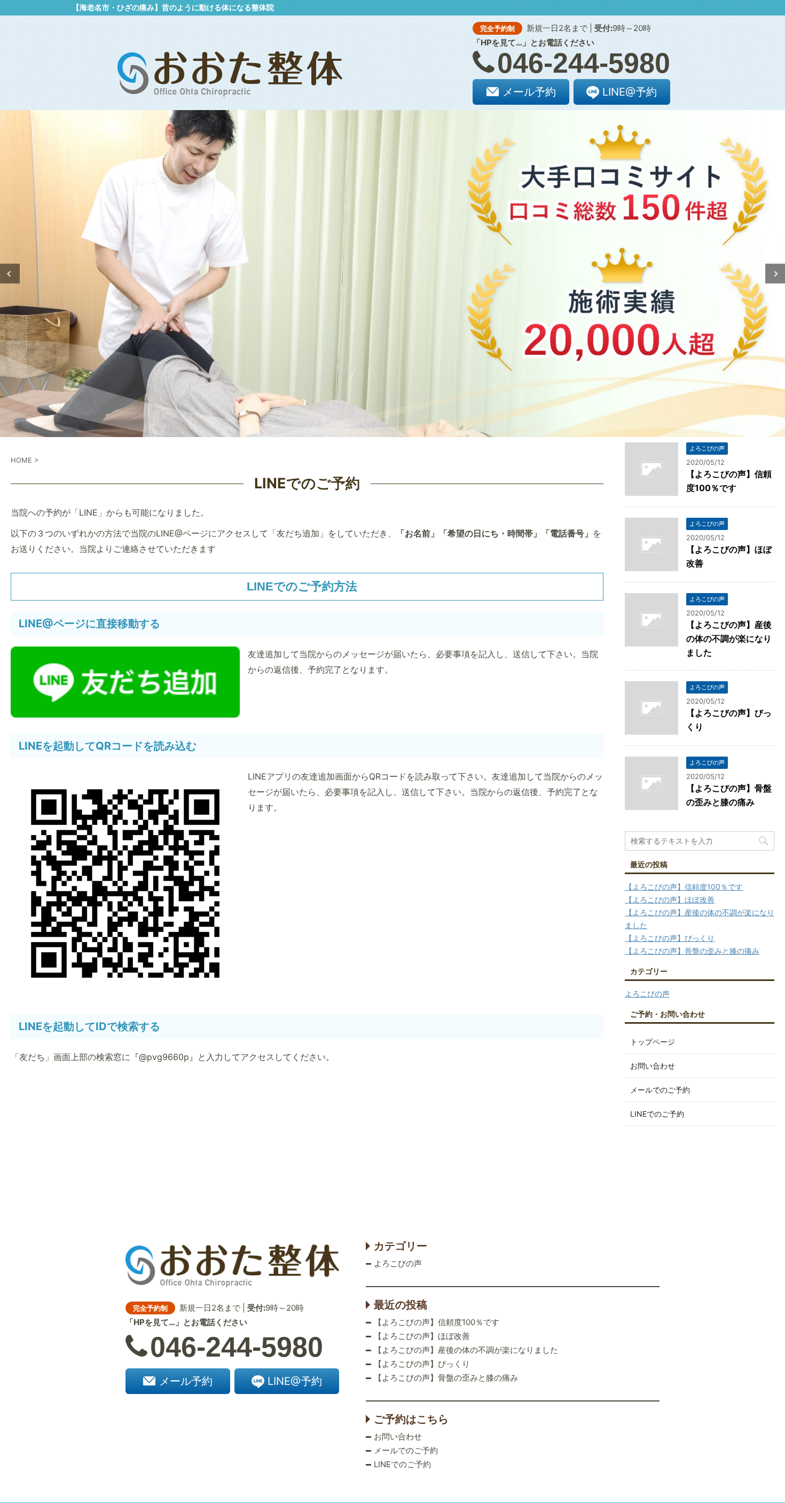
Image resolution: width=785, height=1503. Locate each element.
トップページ (652, 1041)
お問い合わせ (652, 1065)
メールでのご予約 (660, 1089)
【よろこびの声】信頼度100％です (684, 886)
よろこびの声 (647, 993)
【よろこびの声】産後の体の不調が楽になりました (729, 638)
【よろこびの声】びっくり (670, 938)
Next (775, 274)
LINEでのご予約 (657, 1113)
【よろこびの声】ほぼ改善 (670, 899)
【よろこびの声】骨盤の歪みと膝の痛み (692, 950)
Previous (10, 274)
